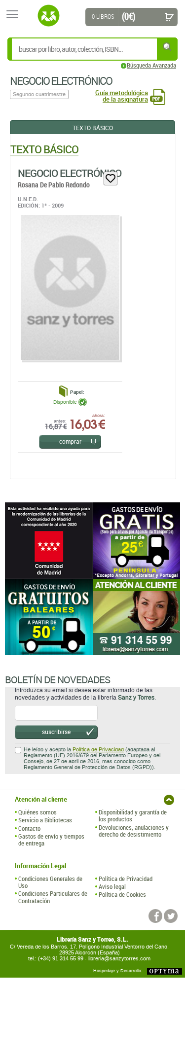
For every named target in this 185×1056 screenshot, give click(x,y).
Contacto (29, 828)
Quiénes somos (37, 812)
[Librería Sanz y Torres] (48, 15)
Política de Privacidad (98, 749)
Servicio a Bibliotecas (45, 819)
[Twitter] (171, 916)
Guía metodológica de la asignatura (121, 96)
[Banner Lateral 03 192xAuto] (137, 617)
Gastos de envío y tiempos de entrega (51, 840)
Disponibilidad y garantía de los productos (133, 816)
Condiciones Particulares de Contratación (52, 897)
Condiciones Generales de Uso (50, 882)
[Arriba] (169, 800)
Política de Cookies (122, 894)
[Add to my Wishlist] (110, 178)
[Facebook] (155, 916)
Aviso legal (112, 886)
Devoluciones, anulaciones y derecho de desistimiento (134, 831)
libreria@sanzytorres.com (119, 958)
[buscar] (168, 46)
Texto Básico (93, 128)
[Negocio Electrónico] (69, 287)
